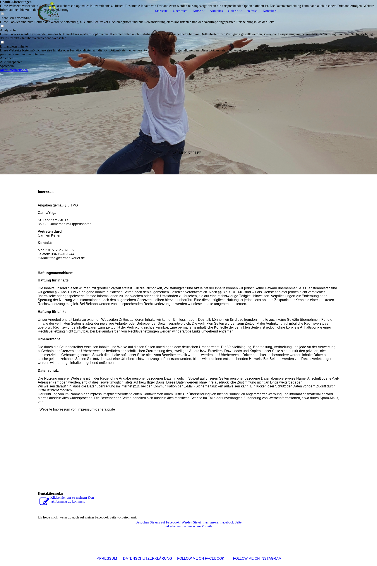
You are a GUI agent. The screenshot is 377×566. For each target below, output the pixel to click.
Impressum (106, 558)
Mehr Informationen (14, 70)
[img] (65, 11)
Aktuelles (216, 11)
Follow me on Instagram (257, 558)
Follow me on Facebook (200, 558)
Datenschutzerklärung (147, 558)
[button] (188, 58)
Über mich (180, 11)
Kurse (197, 11)
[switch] (2, 26)
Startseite (161, 11)
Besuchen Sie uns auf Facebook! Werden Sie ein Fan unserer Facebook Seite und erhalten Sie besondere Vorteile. (188, 524)
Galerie (233, 11)
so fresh (252, 11)
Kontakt (268, 11)
